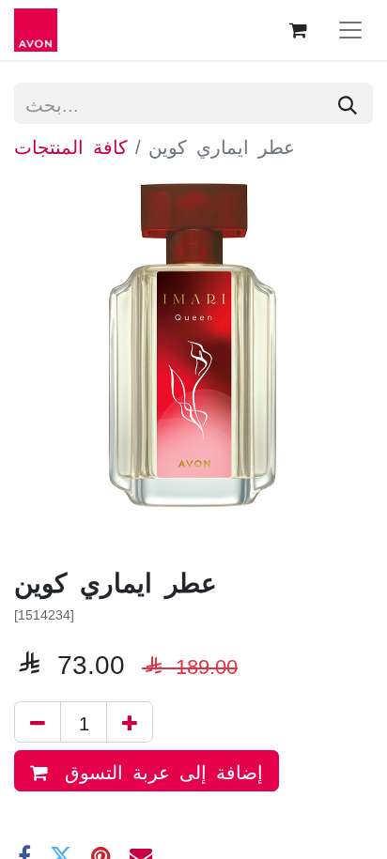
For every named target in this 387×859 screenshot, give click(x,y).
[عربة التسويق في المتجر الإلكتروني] (297, 30)
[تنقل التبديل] (350, 30)
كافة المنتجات (71, 145)
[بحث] (347, 103)
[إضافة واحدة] (129, 722)
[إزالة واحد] (37, 722)
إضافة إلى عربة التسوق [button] (159, 770)
